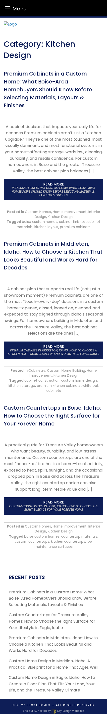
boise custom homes (39, 221)
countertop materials (79, 536)
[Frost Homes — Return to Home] (53, 24)
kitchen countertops (68, 541)
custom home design (79, 380)
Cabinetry (36, 370)
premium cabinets (75, 227)
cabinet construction (41, 380)
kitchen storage (21, 385)
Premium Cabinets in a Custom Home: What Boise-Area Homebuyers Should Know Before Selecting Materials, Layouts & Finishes (48, 89)
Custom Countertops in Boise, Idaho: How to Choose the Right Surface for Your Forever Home (52, 415)
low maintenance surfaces (64, 544)
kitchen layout (46, 227)
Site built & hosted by (53, 711)
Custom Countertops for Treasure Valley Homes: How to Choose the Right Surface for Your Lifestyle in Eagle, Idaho (52, 621)
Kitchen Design (60, 216)
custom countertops (32, 541)
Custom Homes (38, 212)
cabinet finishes (72, 221)
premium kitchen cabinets (59, 385)
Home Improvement (70, 212)
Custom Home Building (66, 370)
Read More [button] (53, 189)
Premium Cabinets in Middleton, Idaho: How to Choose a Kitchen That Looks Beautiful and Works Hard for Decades (53, 644)
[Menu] (7, 8)
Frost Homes (38, 705)
